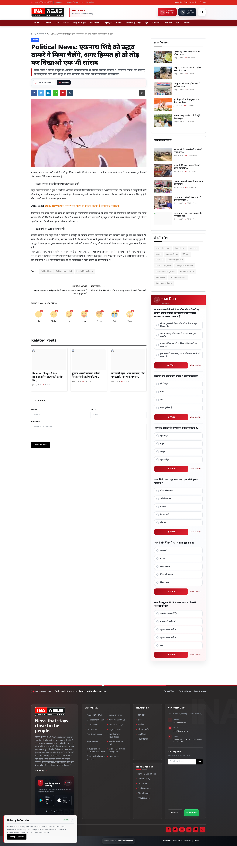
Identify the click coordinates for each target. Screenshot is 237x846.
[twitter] (175, 829)
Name (34, 409)
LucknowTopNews (175, 260)
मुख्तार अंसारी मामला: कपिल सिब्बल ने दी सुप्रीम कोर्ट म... (86, 375)
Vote (172, 365)
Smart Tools (169, 691)
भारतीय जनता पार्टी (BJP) (169, 613)
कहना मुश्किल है (166, 407)
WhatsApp (192, 813)
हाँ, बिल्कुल (164, 384)
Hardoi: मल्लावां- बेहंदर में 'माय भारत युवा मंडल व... (188, 182)
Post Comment (40, 445)
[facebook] (168, 829)
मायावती (163, 506)
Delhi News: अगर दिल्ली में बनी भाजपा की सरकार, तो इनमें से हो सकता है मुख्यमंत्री (60, 292)
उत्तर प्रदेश (48, 23)
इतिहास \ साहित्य (79, 23)
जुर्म (146, 23)
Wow (130, 321)
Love (69, 321)
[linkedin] (188, 829)
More (186, 23)
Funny (84, 321)
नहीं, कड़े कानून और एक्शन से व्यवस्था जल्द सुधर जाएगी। (178, 335)
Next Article (96, 286)
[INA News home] (47, 12)
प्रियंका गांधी (164, 514)
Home (33, 34)
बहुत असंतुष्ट (164, 459)
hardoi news (180, 248)
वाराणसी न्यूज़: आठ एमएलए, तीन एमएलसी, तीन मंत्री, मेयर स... (128, 375)
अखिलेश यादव (165, 498)
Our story (41, 770)
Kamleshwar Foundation (114, 735)
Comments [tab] (41, 400)
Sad (114, 321)
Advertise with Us (190, 2)
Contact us (175, 813)
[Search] (202, 12)
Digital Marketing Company (117, 750)
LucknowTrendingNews (165, 271)
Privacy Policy (144, 779)
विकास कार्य (164, 582)
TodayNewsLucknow (184, 266)
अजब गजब (168, 23)
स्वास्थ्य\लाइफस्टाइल (133, 23)
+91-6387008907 (180, 723)
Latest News (200, 691)
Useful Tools (92, 724)
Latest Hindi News (163, 248)
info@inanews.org (180, 731)
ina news (193, 248)
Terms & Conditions (147, 774)
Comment (35, 421)
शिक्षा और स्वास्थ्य (166, 574)
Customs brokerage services (96, 758)
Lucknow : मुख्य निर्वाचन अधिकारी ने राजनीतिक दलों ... (188, 214)
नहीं (161, 399)
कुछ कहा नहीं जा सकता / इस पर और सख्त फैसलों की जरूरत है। (180, 355)
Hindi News (160, 277)
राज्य (57, 23)
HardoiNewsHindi (187, 271)
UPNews (185, 254)
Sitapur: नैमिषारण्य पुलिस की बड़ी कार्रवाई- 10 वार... (187, 85)
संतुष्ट (162, 443)
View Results (195, 365)
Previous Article (79, 286)
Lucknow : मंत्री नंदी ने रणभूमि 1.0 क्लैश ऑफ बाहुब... (187, 198)
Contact (203, 2)
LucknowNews (172, 254)
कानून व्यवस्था (165, 566)
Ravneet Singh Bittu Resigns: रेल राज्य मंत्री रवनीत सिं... (47, 377)
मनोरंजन (119, 23)
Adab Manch (92, 742)
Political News (46, 271)
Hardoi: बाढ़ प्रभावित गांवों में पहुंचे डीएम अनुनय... (187, 117)
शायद (162, 391)
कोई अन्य (163, 522)
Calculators (92, 729)
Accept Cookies (17, 836)
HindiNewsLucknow (164, 283)
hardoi (158, 254)
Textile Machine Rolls (116, 743)
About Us (178, 2)
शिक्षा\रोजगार (95, 23)
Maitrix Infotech (125, 841)
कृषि (177, 23)
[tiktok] (202, 829)
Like (38, 321)
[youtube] (195, 829)
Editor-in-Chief (115, 715)
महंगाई (162, 558)
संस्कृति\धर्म (108, 23)
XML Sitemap (144, 798)
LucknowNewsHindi (178, 277)
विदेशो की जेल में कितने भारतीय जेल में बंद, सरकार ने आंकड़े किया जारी (118, 291)
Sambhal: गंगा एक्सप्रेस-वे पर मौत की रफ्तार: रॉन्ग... (188, 151)
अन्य (161, 645)
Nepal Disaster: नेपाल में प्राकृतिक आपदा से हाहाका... (187, 69)
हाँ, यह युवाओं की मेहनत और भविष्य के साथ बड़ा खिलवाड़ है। (178, 325)
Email (93, 409)
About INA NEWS (94, 715)
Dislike (53, 321)
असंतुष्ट (162, 451)
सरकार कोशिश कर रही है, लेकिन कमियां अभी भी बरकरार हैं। (178, 345)
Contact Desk (184, 691)
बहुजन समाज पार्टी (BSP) (169, 629)
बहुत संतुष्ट (164, 435)
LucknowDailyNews (163, 266)
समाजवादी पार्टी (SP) (168, 621)
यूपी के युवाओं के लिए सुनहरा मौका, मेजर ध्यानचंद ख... (187, 101)
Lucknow (159, 260)
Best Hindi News (94, 734)
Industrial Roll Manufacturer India (96, 750)
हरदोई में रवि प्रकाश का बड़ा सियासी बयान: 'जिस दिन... (187, 167)
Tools (36, 23)
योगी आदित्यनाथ (166, 490)
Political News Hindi (64, 271)
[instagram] (182, 829)
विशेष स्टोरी (156, 23)
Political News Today (84, 271)
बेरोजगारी (163, 550)
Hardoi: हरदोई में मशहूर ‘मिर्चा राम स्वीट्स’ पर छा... (187, 53)
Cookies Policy (144, 788)
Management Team (96, 720)
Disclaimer (143, 783)
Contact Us (114, 756)
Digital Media (115, 729)
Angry (99, 321)
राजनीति (66, 23)
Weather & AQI (116, 724)
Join (199, 761)
